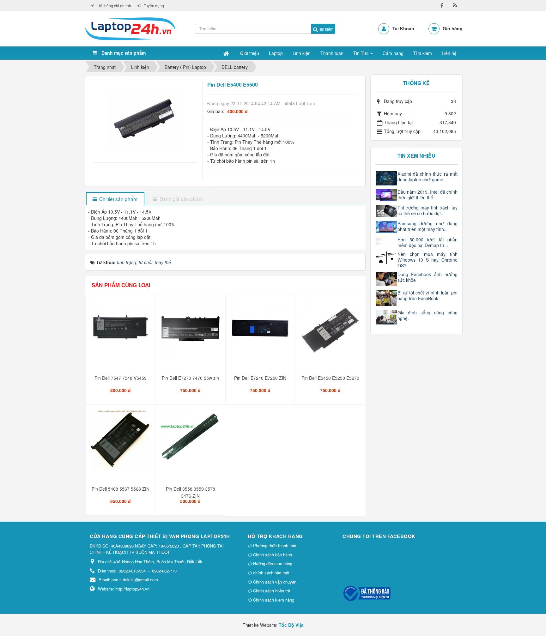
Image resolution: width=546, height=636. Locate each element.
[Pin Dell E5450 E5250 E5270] (331, 331)
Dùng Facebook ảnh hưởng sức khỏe (427, 277)
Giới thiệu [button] (249, 53)
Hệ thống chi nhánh (114, 5)
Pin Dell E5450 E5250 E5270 (330, 378)
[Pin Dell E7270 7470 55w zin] (191, 331)
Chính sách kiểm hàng (273, 600)
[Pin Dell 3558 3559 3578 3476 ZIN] (191, 442)
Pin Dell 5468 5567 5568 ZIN (120, 489)
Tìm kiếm (325, 29)
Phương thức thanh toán (274, 545)
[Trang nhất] (227, 53)
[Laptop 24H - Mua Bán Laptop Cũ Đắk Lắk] (130, 28)
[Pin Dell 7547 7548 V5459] (121, 331)
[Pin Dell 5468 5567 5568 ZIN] (121, 442)
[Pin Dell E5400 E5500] (145, 118)
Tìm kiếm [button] (422, 53)
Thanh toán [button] (331, 53)
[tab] (115, 199)
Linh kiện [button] (302, 53)
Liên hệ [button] (449, 53)
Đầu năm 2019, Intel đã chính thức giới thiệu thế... (427, 194)
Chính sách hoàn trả (271, 591)
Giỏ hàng (453, 28)
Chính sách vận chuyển (274, 582)
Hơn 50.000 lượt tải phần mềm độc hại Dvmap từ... (427, 242)
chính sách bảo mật (270, 573)
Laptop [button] (276, 53)
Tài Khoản (403, 28)
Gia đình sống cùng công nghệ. (427, 315)
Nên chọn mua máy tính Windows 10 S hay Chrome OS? (427, 259)
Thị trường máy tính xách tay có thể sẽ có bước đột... (427, 210)
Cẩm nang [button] (393, 53)
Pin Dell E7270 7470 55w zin (190, 378)
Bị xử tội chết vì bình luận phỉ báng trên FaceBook (427, 295)
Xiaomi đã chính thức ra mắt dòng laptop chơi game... (427, 176)
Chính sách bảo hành (272, 555)
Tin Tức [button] (361, 53)
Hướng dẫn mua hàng (272, 563)
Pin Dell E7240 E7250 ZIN (260, 378)
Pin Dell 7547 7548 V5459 (120, 378)
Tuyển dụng (154, 5)
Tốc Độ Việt (291, 625)
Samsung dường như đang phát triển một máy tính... (427, 226)
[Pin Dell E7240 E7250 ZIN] (261, 331)
